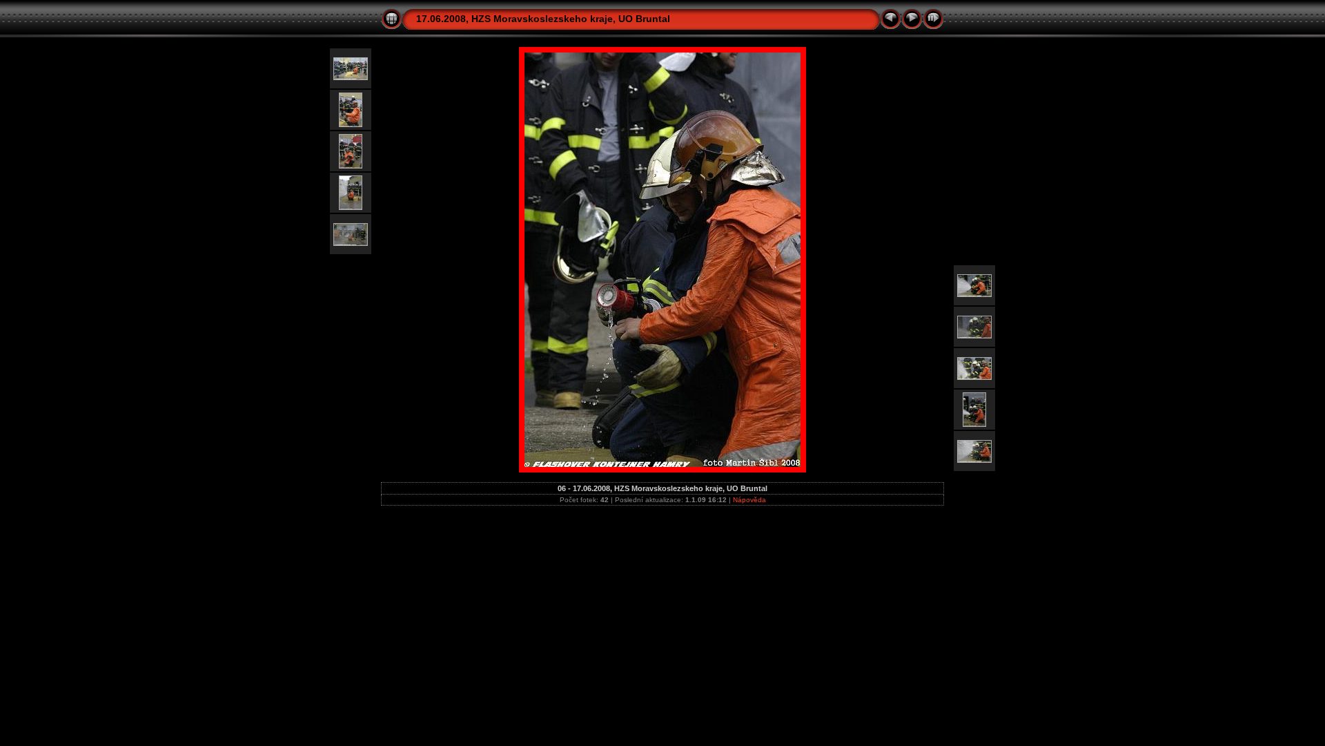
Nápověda (749, 500)
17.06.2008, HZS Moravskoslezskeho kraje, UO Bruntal (543, 18)
